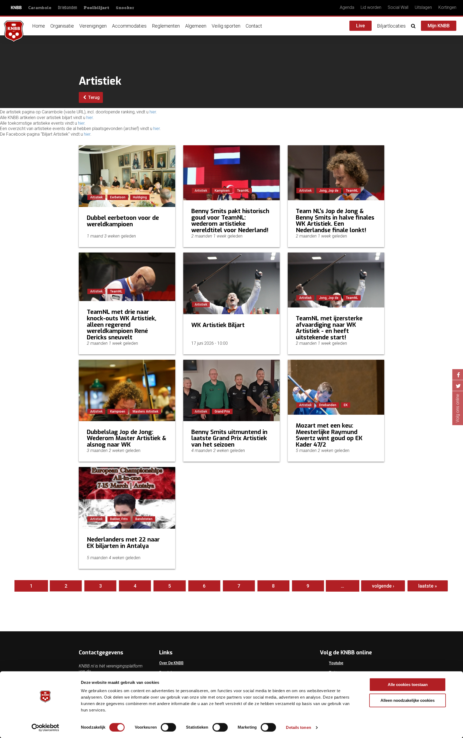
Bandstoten (143, 519)
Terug (93, 97)
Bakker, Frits (119, 519)
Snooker (125, 7)
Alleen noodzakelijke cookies (407, 700)
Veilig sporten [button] (226, 26)
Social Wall (398, 7)
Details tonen (298, 727)
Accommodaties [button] (129, 26)
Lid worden (371, 7)
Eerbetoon (117, 197)
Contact (254, 26)
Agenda (347, 7)
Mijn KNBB (439, 25)
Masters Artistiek (145, 411)
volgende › (383, 586)
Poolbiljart (96, 7)
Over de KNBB (171, 663)
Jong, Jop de (328, 190)
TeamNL (243, 190)
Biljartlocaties (391, 26)
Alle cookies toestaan (408, 684)
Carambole (39, 7)
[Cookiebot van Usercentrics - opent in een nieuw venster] (45, 728)
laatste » (427, 586)
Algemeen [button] (195, 26)
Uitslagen (423, 7)
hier (153, 111)
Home (38, 26)
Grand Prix (222, 411)
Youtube (336, 663)
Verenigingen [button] (93, 26)
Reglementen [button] (166, 26)
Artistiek (96, 197)
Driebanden (67, 8)
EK (346, 405)
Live (360, 25)
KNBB (16, 7)
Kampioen (222, 190)
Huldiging (140, 197)
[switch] (168, 727)
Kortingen (447, 7)
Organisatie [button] (62, 26)
